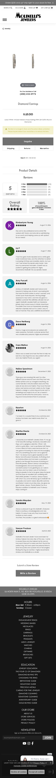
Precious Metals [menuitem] (28, 687)
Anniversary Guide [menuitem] (28, 700)
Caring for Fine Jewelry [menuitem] (28, 690)
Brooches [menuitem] (28, 654)
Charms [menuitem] (28, 648)
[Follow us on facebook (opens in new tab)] (32, 743)
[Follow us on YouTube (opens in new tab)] (24, 743)
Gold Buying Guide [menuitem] (28, 703)
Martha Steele (22, 431)
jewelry (7, 29)
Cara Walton (22, 345)
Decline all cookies (18, 772)
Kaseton (19, 407)
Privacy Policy (28, 723)
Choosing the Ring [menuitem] (28, 678)
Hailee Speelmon (24, 368)
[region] (28, 62)
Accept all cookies (36, 772)
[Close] (52, 2)
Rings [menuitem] (28, 629)
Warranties (44, 148)
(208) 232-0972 (28, 94)
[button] (7, 7)
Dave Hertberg (23, 321)
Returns (27, 148)
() (49, 184)
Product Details (28, 170)
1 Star (23, 195)
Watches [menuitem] (28, 645)
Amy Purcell (21, 280)
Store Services (28, 716)
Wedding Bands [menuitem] (28, 623)
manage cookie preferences (25, 766)
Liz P (18, 248)
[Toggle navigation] (4, 21)
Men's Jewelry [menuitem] (28, 642)
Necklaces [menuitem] (28, 626)
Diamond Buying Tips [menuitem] (28, 674)
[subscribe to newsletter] (48, 738)
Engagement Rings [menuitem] (28, 620)
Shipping (10, 148)
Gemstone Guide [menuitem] (28, 684)
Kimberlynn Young (24, 222)
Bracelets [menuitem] (28, 636)
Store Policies (28, 720)
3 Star (23, 189)
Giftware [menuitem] (28, 651)
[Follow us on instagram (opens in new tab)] (28, 743)
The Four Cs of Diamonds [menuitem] (28, 671)
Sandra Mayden (23, 500)
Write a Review (28, 573)
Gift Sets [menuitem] (28, 658)
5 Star (23, 184)
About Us (28, 713)
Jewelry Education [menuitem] (28, 668)
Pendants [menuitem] (28, 639)
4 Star (23, 187)
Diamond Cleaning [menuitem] (28, 693)
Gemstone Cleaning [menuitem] (28, 696)
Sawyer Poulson (23, 528)
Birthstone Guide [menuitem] (28, 681)
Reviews (28, 177)
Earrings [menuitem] (28, 632)
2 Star (23, 192)
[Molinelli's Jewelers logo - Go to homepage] (28, 15)
